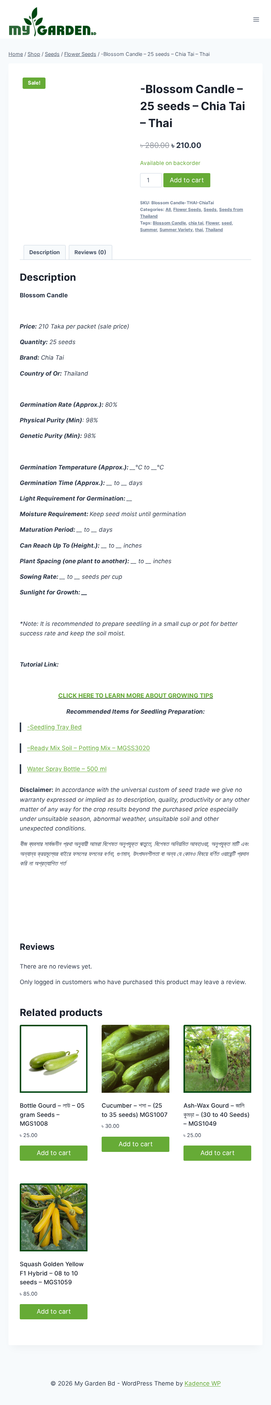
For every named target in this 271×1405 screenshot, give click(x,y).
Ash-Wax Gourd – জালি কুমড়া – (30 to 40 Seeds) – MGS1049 (216, 1114)
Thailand (214, 229)
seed (227, 222)
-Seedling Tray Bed (54, 727)
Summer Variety (176, 229)
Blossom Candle (169, 222)
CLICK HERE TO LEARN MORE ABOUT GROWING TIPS (135, 695)
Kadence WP (203, 1383)
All (168, 209)
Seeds (210, 209)
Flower (212, 222)
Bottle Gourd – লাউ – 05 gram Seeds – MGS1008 (52, 1114)
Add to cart (187, 180)
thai (199, 229)
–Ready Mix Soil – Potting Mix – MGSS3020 (88, 748)
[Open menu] (256, 19)
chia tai (195, 222)
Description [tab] (44, 252)
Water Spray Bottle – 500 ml (67, 768)
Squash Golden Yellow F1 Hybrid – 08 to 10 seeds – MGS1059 (52, 1273)
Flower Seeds (187, 209)
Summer (148, 229)
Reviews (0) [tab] (90, 252)
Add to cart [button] (54, 1152)
